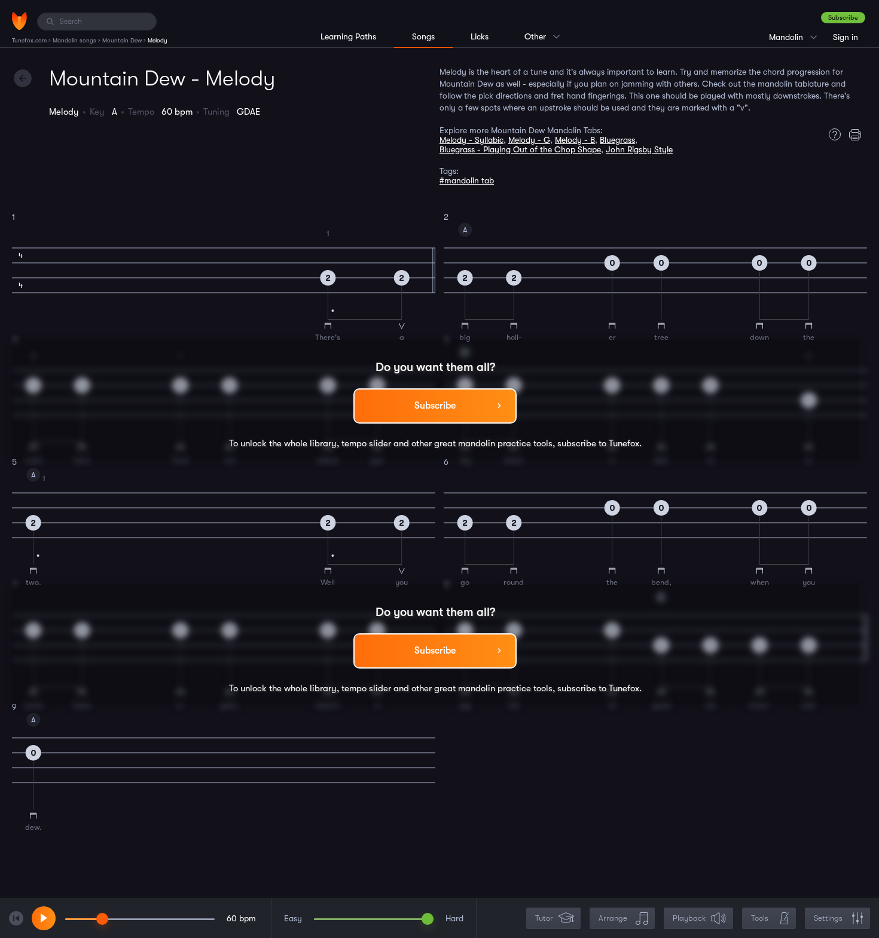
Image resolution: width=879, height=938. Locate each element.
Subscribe (843, 18)
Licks (480, 36)
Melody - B (575, 140)
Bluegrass (617, 140)
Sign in (845, 37)
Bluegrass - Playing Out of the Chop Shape (520, 149)
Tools (759, 918)
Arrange (613, 918)
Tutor (544, 918)
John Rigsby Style (639, 149)
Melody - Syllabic (471, 140)
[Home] (19, 21)
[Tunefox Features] (832, 134)
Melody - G (529, 140)
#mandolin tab (466, 180)
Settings (828, 918)
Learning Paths (348, 36)
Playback (689, 918)
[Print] (858, 134)
